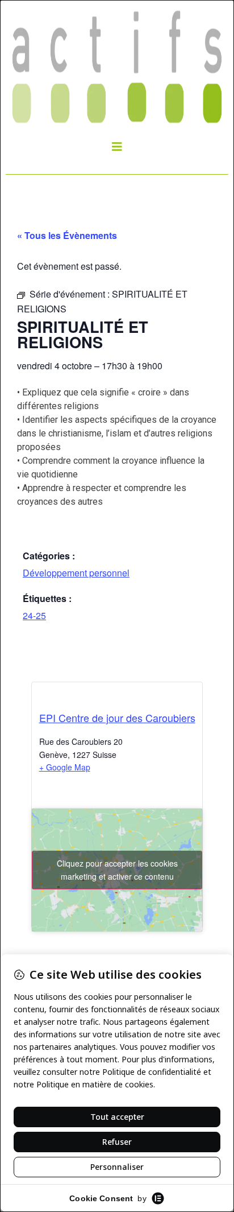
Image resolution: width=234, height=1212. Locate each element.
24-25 (34, 615)
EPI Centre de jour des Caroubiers (117, 717)
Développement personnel (76, 572)
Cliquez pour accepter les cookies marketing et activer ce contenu (117, 870)
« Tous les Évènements (67, 235)
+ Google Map (64, 767)
